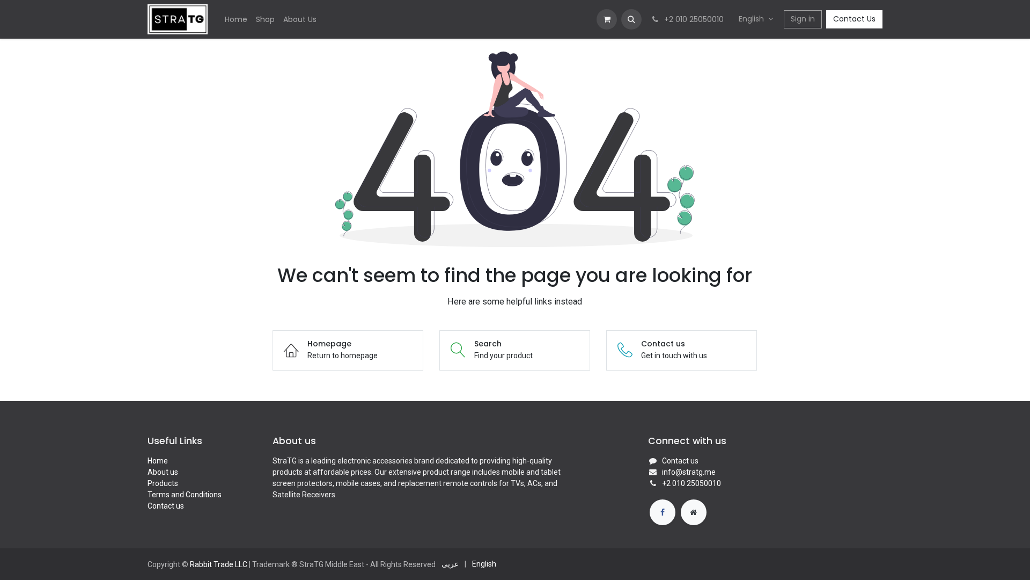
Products (163, 483)
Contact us (166, 506)
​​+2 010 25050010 (691, 483)
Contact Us (854, 18)
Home (158, 460)
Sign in (803, 18)
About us (163, 472)
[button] (631, 19)
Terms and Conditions (185, 494)
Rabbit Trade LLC (218, 564)
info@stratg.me (689, 472)
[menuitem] (236, 20)
